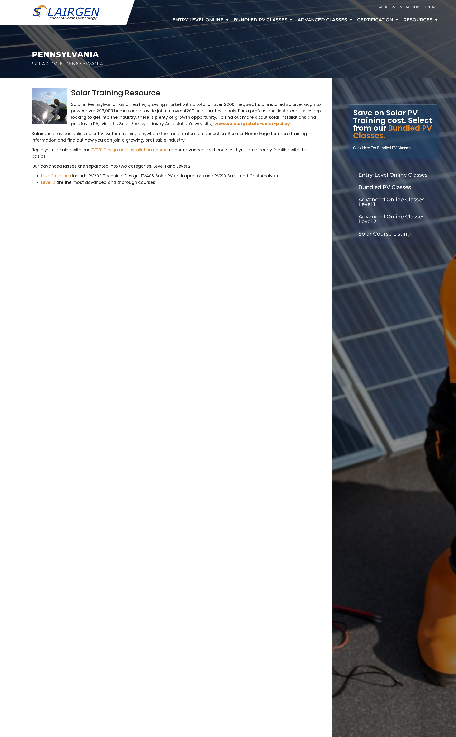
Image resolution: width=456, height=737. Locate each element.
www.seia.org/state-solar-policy (252, 124)
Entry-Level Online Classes (393, 175)
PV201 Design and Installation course (129, 150)
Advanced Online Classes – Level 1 (393, 202)
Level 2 (48, 182)
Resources (417, 20)
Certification (375, 20)
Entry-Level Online (197, 20)
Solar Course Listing (384, 234)
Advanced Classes (322, 20)
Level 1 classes (56, 176)
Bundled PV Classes (260, 20)
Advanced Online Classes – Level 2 (393, 219)
